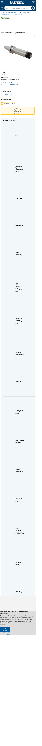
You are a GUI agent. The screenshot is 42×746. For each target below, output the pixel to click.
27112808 (10, 82)
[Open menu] (1, 2)
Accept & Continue (5, 629)
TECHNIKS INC (14, 85)
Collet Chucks (18, 14)
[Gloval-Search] (32, 8)
